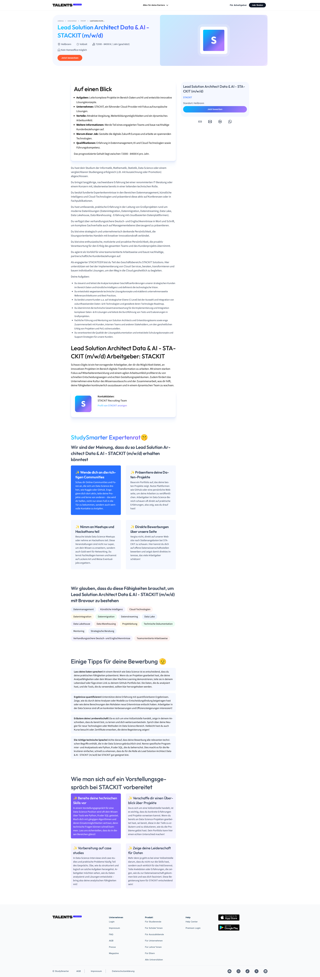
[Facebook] (230, 971)
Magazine (114, 953)
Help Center (192, 921)
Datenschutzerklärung (123, 971)
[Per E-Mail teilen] (210, 122)
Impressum (114, 928)
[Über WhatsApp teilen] (230, 122)
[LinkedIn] (266, 971)
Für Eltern (150, 953)
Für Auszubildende (154, 934)
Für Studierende (153, 921)
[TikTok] (248, 971)
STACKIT (187, 97)
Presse (112, 947)
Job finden (257, 5)
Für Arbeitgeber (238, 5)
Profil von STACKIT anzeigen (112, 405)
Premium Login (193, 928)
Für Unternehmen (154, 940)
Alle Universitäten (154, 959)
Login (111, 921)
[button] (200, 122)
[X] (256, 971)
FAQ (111, 934)
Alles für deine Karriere (154, 5)
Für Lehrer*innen (153, 947)
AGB (111, 940)
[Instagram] (238, 971)
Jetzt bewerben (69, 57)
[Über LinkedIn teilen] (220, 122)
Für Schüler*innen (154, 928)
